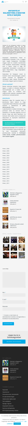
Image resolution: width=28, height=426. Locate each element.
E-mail (5, 299)
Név (4, 292)
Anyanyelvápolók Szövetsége (13, 18)
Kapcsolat (5, 390)
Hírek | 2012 (6, 181)
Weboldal (5, 306)
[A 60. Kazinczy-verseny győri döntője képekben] (21, 239)
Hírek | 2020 (6, 162)
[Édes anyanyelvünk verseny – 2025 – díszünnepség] (14, 255)
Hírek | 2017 (6, 169)
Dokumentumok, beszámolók (10, 394)
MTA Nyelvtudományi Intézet (10, 410)
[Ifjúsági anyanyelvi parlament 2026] (14, 247)
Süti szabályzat (7, 401)
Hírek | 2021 (6, 160)
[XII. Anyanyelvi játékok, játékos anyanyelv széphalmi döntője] (6, 247)
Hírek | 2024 (6, 153)
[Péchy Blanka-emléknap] (21, 247)
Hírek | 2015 (6, 174)
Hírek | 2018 (6, 167)
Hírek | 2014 (6, 176)
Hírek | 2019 (6, 165)
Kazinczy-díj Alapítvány (9, 408)
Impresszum (6, 392)
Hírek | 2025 (6, 151)
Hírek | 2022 (6, 158)
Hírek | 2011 (6, 183)
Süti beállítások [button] (19, 421)
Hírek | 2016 (6, 171)
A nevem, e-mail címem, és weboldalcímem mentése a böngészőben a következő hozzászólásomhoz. (14, 316)
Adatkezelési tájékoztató (9, 399)
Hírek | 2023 (6, 155)
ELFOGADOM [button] (17, 423)
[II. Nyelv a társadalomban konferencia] (14, 239)
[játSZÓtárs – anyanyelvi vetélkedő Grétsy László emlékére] (6, 239)
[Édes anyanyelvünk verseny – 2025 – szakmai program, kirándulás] (21, 255)
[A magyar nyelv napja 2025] (6, 255)
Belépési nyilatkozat (14, 341)
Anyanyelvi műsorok (8, 406)
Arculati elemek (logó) (8, 396)
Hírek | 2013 (6, 178)
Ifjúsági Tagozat (7, 403)
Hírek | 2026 (6, 148)
